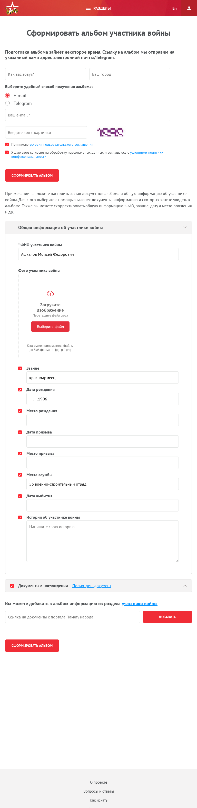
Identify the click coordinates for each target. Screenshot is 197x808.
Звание (32, 368)
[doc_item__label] (12, 585)
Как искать (98, 800)
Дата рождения (40, 389)
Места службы (39, 474)
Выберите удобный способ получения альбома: (49, 86)
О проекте (98, 782)
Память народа (12, 8)
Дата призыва (39, 432)
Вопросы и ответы (98, 791)
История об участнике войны (53, 517)
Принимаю (52, 144)
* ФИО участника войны (40, 244)
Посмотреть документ (91, 585)
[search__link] (72, 617)
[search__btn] (167, 617)
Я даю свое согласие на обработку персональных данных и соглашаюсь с (87, 154)
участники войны (139, 603)
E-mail (20, 95)
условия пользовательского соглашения (61, 144)
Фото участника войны (39, 270)
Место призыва (40, 453)
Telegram (23, 103)
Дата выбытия (39, 495)
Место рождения (41, 410)
